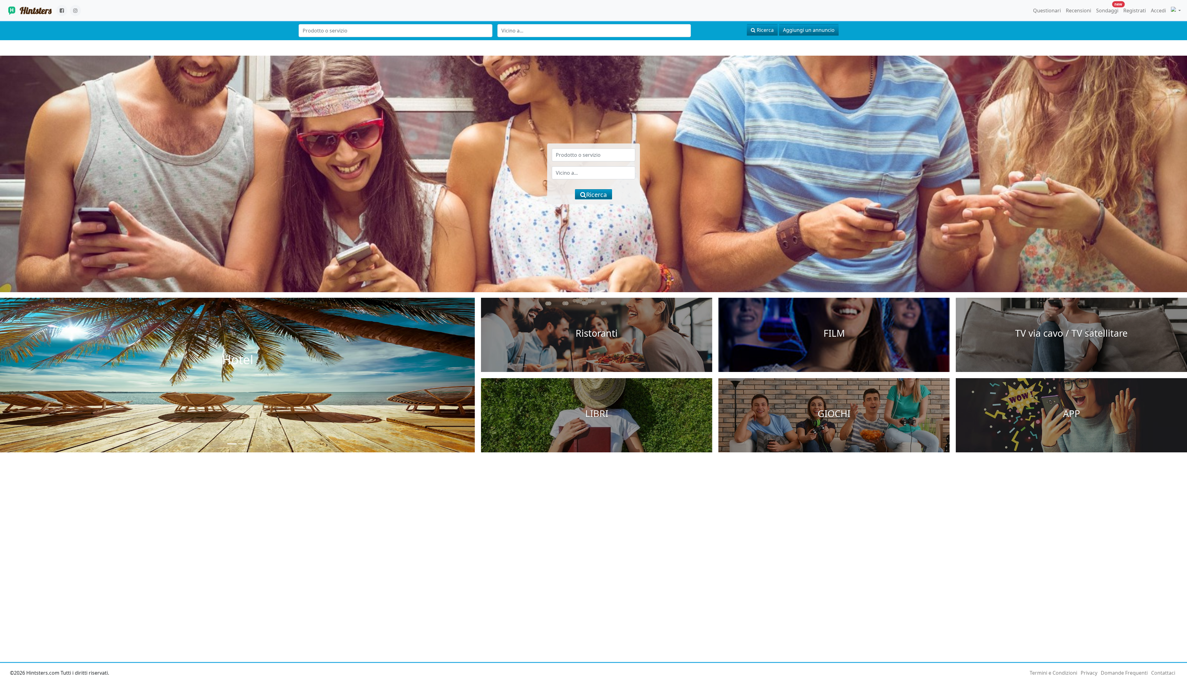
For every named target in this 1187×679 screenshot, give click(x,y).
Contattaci (1163, 672)
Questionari (1047, 10)
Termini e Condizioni (1053, 672)
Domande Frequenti (1124, 672)
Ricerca (764, 30)
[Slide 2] (243, 443)
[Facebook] (61, 10)
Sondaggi (1108, 9)
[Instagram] (75, 10)
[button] (1175, 10)
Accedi (1158, 10)
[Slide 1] (231, 443)
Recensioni (1078, 10)
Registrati (1134, 10)
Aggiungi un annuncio (809, 30)
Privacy (1089, 672)
